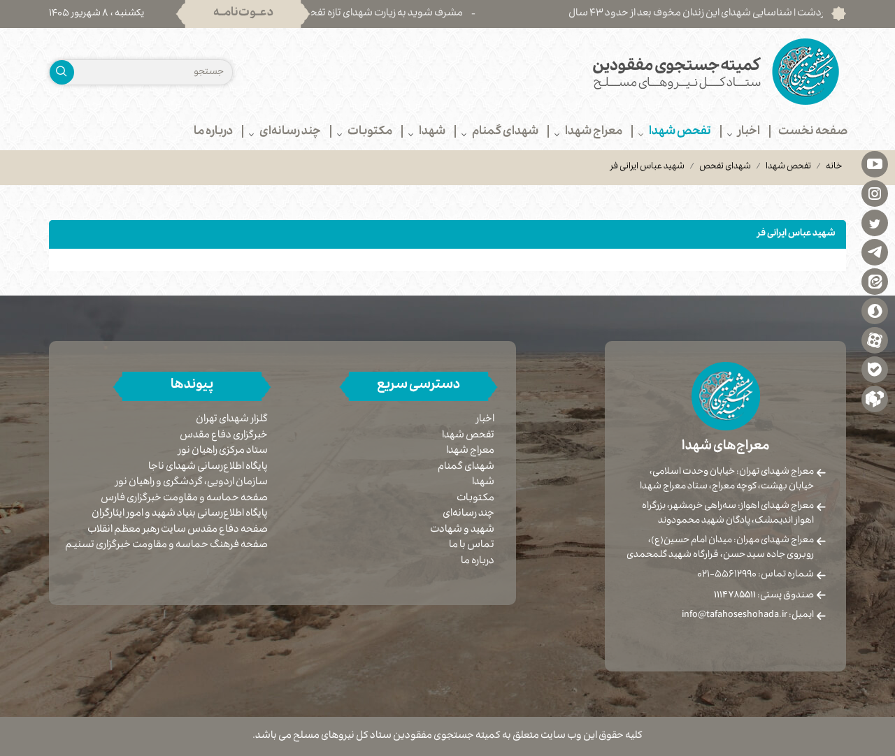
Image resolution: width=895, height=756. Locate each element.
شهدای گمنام (466, 467)
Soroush (874, 310)
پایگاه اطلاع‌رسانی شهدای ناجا (208, 468)
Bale (874, 369)
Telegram (874, 251)
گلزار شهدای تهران (232, 420)
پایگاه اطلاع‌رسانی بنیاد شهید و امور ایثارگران (180, 515)
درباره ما (477, 561)
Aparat (874, 339)
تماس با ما (471, 545)
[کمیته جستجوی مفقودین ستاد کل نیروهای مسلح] (652, 71)
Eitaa (874, 281)
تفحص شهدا (788, 167)
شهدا (483, 482)
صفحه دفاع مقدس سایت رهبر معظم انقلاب (177, 531)
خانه (834, 167)
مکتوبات (475, 498)
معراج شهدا (470, 451)
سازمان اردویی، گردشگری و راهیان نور (191, 483)
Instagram (874, 193)
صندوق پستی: (764, 596)
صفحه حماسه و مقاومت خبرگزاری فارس (184, 499)
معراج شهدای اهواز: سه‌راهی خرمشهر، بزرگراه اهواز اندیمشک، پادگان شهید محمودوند (728, 514)
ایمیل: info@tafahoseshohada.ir (748, 615)
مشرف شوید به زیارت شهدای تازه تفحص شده (393, 14)
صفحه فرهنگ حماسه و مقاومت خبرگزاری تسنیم (166, 546)
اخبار (485, 420)
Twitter (874, 222)
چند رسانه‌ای (468, 514)
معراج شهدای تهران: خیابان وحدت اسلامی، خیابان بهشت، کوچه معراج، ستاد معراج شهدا (727, 480)
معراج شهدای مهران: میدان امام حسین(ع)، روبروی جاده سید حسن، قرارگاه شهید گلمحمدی (720, 548)
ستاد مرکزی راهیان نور (223, 452)
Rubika (874, 398)
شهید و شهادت (462, 530)
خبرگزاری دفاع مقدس (224, 436)
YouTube (874, 163)
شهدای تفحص (725, 167)
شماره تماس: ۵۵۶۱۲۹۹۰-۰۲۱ (755, 575)
